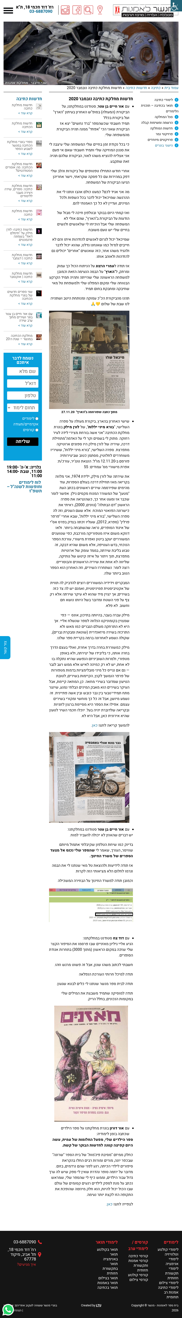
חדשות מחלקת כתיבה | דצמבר (22, 256)
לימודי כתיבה (164, 99)
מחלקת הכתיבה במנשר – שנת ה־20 (19, 337)
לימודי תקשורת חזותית (171, 1273)
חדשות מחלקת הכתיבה (22, 125)
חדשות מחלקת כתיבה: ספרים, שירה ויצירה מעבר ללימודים (18, 191)
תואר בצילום (108, 1278)
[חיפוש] (88, 10)
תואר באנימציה (110, 1256)
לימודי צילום (168, 1283)
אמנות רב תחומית (171, 1294)
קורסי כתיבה (138, 1256)
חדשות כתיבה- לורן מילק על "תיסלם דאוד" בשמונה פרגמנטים (19, 234)
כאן (95, 725)
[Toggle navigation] (8, 10)
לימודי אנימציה (172, 1261)
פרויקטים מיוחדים (160, 139)
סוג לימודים (29, 102)
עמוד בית (171, 88)
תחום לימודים (27, 102)
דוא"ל (34, 102)
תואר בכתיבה (107, 1287)
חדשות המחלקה (161, 128)
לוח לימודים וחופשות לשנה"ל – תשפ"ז (24, 486)
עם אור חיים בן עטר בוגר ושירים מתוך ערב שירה (18, 317)
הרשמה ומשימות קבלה (157, 122)
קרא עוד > (25, 113)
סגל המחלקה (164, 116)
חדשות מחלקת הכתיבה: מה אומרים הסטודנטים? (18, 167)
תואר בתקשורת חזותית (110, 1268)
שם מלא (31, 102)
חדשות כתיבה (136, 88)
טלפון (33, 102)
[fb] (77, 10)
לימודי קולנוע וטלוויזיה (168, 1252)
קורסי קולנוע (138, 1275)
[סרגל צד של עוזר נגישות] (176, 5)
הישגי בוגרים (164, 145)
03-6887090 (40, 12)
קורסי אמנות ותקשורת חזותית (138, 1265)
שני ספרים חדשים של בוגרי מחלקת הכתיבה (19, 295)
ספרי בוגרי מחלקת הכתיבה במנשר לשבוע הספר (19, 145)
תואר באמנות (107, 1283)
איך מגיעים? (26, 1264)
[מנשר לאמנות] (145, 10)
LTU (98, 1305)
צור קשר (5, 647)
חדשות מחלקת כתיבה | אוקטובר (21, 275)
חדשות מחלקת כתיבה (22, 107)
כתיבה (156, 88)
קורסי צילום (138, 1280)
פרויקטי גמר (164, 134)
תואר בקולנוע (107, 1249)
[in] (65, 10)
